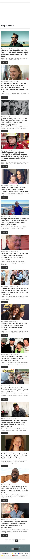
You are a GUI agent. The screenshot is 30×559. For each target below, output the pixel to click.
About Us (11, 547)
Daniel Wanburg (5, 48)
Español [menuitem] (15, 553)
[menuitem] (6, 554)
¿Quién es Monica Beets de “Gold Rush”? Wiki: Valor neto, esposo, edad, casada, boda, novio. (14, 390)
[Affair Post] (6, 1)
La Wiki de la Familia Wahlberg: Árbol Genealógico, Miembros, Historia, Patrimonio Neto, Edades (14, 359)
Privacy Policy (17, 547)
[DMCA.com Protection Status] (15, 549)
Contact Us (23, 547)
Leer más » (4, 62)
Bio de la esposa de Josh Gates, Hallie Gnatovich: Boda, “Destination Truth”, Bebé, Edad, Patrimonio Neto (14, 456)
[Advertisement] (15, 13)
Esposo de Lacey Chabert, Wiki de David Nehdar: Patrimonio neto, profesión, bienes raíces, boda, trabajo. (15, 190)
